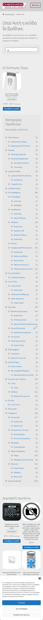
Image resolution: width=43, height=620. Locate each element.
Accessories (18, 180)
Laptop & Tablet (14, 171)
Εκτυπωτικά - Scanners (17, 379)
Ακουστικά (18, 426)
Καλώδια (14, 222)
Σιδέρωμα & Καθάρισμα (20, 294)
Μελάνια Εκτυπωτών (22, 396)
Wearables (15, 443)
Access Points (19, 345)
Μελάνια (14, 392)
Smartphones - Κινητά (19, 430)
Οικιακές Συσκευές (18, 277)
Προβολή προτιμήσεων (21, 615)
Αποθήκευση (16, 209)
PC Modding (15, 197)
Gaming (11, 150)
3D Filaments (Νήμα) (19, 142)
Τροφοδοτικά (16, 184)
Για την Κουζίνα (14, 273)
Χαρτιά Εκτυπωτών (18, 358)
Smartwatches (19, 447)
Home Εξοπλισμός (18, 328)
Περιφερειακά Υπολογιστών (21, 248)
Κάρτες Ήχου (19, 260)
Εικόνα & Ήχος (13, 362)
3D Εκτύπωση (13, 137)
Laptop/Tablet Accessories (21, 176)
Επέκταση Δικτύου (18, 341)
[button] (40, 578)
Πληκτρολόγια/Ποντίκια (23, 269)
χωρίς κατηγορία (14, 481)
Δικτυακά (11, 307)
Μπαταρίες (12, 409)
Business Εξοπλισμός (19, 311)
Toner (13, 383)
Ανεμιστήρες (19, 303)
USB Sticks (18, 214)
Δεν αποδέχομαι (21, 609)
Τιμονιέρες (18, 167)
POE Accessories (20, 320)
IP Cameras (15, 337)
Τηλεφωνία (12, 413)
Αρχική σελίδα (9, 14)
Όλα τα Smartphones (22, 438)
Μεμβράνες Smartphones (23, 460)
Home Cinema (16, 366)
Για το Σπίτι (12, 281)
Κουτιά (14, 243)
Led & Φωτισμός (14, 188)
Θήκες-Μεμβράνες (18, 451)
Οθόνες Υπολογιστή (21, 265)
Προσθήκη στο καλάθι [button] (11, 109)
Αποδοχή (21, 603)
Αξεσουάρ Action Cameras (24, 375)
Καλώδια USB (19, 231)
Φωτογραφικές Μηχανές (20, 371)
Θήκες (16, 455)
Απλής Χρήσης (19, 434)
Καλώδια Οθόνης (20, 235)
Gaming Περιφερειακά (19, 159)
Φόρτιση (14, 464)
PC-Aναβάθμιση (14, 192)
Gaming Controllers (21, 163)
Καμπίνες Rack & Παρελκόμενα (25, 324)
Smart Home (16, 286)
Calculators (15, 354)
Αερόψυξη (18, 205)
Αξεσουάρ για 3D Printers (20, 146)
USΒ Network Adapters (22, 332)
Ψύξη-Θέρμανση (17, 298)
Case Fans (17, 201)
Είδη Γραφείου (13, 349)
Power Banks (19, 468)
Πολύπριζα (18, 239)
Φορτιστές (18, 477)
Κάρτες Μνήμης (20, 218)
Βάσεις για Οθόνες (21, 256)
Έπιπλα (11, 400)
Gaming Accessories (18, 154)
